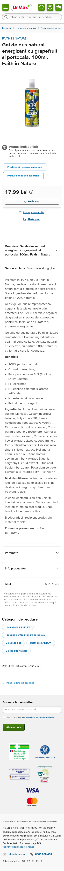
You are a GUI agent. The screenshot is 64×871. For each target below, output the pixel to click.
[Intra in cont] (50, 7)
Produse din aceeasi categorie (24, 166)
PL (37, 861)
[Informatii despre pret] (31, 192)
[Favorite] (41, 7)
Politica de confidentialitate (41, 717)
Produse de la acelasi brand (23, 175)
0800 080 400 (43, 854)
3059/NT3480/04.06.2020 (18, 846)
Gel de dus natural (16, 650)
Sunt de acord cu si (30, 717)
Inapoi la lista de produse (20, 682)
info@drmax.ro (16, 854)
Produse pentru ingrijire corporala (25, 634)
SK (33, 861)
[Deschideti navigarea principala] (5, 7)
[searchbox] (32, 16)
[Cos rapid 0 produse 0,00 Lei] (58, 7)
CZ (28, 861)
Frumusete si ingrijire (18, 626)
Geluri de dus (13, 642)
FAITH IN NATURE (14, 38)
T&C (24, 717)
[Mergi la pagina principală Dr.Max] (21, 7)
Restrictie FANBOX (40, 642)
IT (41, 861)
